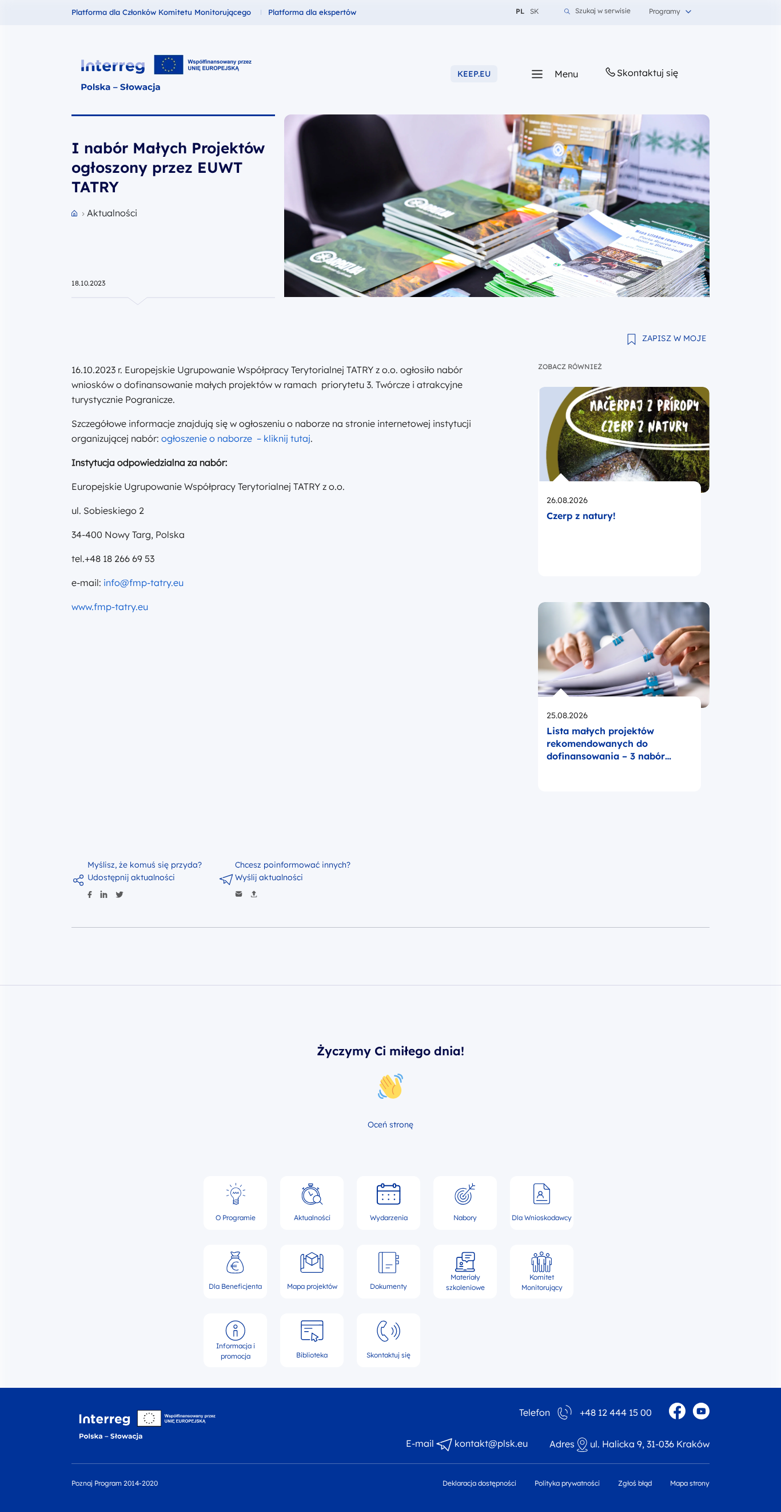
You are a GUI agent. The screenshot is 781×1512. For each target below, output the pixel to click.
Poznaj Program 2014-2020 (114, 1483)
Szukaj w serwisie (603, 11)
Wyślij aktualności (269, 877)
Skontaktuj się (647, 72)
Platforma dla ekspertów (312, 12)
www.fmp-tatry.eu (109, 606)
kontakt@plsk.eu (491, 1443)
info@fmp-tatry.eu (143, 582)
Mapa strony (690, 1483)
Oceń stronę (390, 1124)
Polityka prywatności (567, 1483)
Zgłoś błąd (635, 1483)
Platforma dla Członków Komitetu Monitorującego (161, 12)
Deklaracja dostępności (479, 1483)
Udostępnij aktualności (131, 877)
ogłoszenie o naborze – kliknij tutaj (235, 438)
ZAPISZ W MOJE (674, 338)
